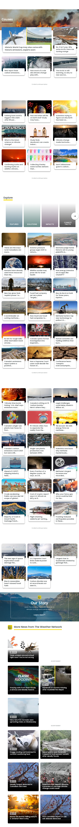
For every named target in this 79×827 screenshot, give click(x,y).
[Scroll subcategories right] (74, 216)
